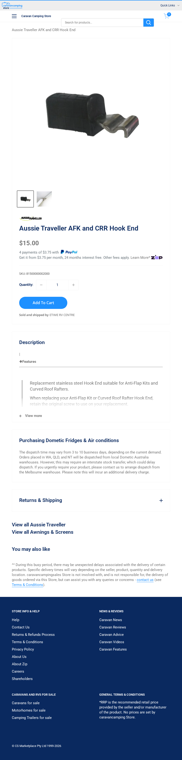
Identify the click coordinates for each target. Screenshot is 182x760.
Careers (18, 671)
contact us (145, 580)
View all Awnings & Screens (42, 532)
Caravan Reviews (112, 627)
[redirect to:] (69, 252)
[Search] (148, 23)
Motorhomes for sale (29, 710)
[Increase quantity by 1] (73, 285)
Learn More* (140, 257)
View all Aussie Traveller (39, 525)
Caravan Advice (111, 635)
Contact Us (21, 627)
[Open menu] (14, 16)
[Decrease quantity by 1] (41, 285)
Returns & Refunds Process (33, 635)
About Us (19, 657)
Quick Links (167, 5)
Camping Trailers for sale (32, 718)
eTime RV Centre (62, 315)
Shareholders (22, 679)
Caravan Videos (111, 642)
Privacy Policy (23, 649)
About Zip (19, 664)
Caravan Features (113, 649)
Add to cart (43, 302)
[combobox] (102, 23)
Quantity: (26, 285)
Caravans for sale (26, 703)
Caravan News (110, 620)
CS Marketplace (26, 746)
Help (15, 620)
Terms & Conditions (27, 585)
